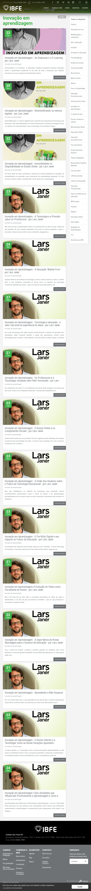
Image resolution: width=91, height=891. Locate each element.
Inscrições (45, 858)
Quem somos (20, 856)
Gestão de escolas (77, 63)
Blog (30, 858)
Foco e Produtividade (78, 88)
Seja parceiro (46, 867)
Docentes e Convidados (20, 873)
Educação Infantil (77, 132)
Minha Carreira (75, 78)
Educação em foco (77, 29)
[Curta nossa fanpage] (52, 2)
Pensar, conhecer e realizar (77, 120)
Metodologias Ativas (78, 127)
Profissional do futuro (78, 101)
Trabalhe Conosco (45, 862)
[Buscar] (73, 2)
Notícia (73, 83)
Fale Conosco (47, 854)
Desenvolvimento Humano (77, 151)
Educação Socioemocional (76, 95)
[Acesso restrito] (85, 2)
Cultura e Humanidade (78, 181)
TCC (72, 235)
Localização (20, 864)
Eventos (73, 24)
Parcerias (19, 868)
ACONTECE (75, 8)
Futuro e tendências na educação (78, 195)
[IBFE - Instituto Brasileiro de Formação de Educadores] (12, 8)
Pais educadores (76, 145)
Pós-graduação (8, 863)
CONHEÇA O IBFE (57, 8)
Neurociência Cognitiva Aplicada (78, 164)
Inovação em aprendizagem (13, 64)
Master (5, 859)
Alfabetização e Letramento (76, 36)
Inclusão (74, 47)
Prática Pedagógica (77, 158)
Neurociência (75, 73)
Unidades (74, 861)
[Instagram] (68, 2)
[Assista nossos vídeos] (63, 2)
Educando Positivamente (76, 187)
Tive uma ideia (75, 171)
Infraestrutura (20, 860)
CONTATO (85, 8)
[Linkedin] (58, 2)
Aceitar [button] (79, 887)
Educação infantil (77, 217)
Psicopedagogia (76, 58)
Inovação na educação (78, 53)
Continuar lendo (60, 77)
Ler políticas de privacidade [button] (12, 888)
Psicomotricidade (77, 68)
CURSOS (46, 8)
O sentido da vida (76, 114)
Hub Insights (75, 222)
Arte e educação (76, 42)
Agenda (31, 854)
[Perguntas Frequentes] (79, 2)
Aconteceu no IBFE (77, 240)
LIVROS (67, 8)
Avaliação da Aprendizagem (76, 228)
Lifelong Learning (76, 176)
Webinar (73, 212)
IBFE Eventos (75, 201)
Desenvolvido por (73, 881)
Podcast (74, 207)
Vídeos (31, 862)
